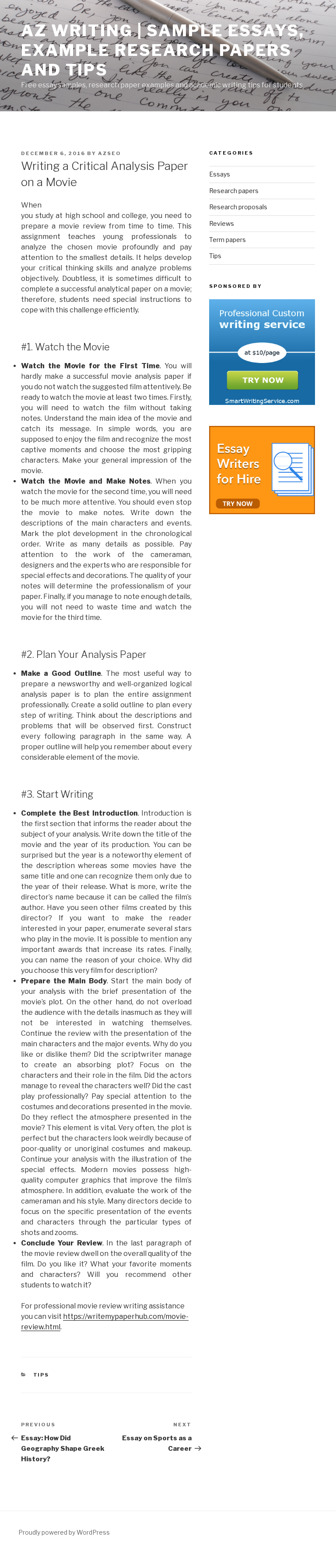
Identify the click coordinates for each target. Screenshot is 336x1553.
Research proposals (238, 207)
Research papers (234, 190)
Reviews (221, 223)
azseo (109, 153)
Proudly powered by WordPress (64, 1532)
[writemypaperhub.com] (262, 511)
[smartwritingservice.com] (262, 402)
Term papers (227, 239)
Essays (219, 174)
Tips (41, 1375)
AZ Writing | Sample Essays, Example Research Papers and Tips (162, 50)
